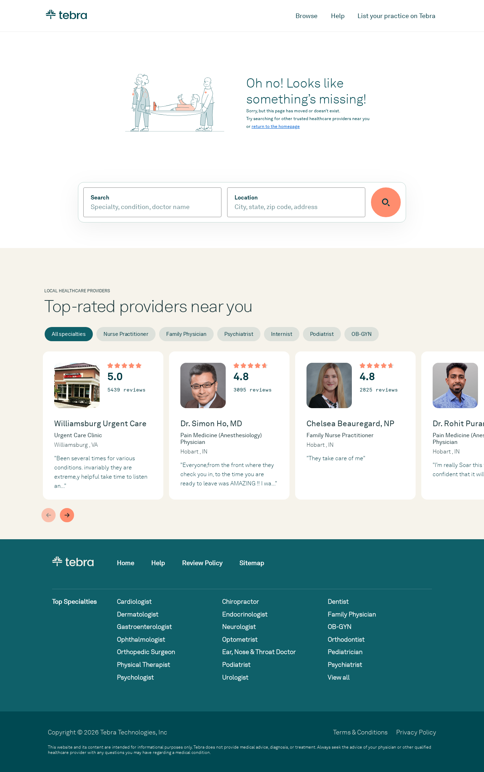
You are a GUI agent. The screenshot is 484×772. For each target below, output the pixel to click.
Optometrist (240, 639)
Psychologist (135, 677)
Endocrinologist (245, 614)
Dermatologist (137, 614)
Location (246, 198)
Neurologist (239, 626)
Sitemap (252, 563)
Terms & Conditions (360, 732)
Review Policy (202, 563)
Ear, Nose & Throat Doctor (259, 651)
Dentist (338, 601)
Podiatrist (322, 334)
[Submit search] (386, 202)
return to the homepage (276, 126)
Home (125, 563)
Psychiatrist (238, 334)
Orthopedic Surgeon (146, 651)
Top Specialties (74, 601)
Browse (306, 15)
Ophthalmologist (141, 639)
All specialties (69, 334)
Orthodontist (346, 639)
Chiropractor (240, 601)
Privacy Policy (416, 732)
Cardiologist (134, 601)
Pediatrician (345, 651)
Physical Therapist (143, 664)
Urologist (235, 677)
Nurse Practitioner (125, 334)
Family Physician (186, 334)
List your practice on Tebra (396, 15)
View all (339, 677)
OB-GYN (361, 334)
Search (100, 198)
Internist (281, 334)
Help (338, 15)
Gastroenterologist (144, 626)
